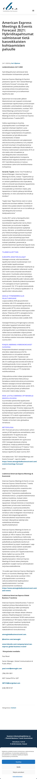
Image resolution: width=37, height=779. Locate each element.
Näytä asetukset (18, 772)
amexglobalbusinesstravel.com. (14, 634)
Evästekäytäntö (17, 776)
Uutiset (13, 708)
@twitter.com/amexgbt (11, 639)
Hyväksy (18, 762)
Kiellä (18, 767)
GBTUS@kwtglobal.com (11, 683)
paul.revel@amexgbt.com (12, 668)
